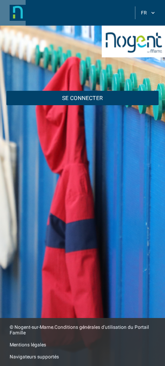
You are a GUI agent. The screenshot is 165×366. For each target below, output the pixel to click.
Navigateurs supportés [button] (34, 357)
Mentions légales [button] (28, 345)
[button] (13, 13)
